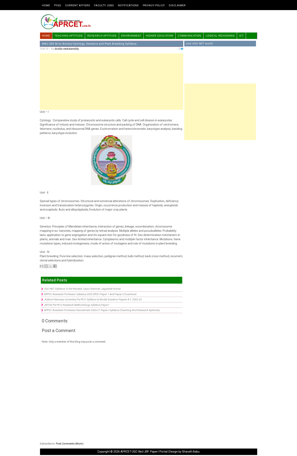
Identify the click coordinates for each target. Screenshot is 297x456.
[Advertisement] (111, 81)
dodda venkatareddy (67, 48)
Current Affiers (77, 5)
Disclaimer (177, 5)
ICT (241, 35)
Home (46, 5)
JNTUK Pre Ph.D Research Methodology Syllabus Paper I (76, 304)
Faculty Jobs (104, 5)
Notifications (128, 5)
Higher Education (159, 35)
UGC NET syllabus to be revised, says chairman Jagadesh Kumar (82, 288)
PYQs (57, 5)
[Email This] (42, 266)
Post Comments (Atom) (69, 443)
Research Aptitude (102, 35)
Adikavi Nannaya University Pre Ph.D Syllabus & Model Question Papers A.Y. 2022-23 (93, 299)
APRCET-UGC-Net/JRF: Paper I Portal (143, 451)
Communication (189, 35)
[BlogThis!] (46, 266)
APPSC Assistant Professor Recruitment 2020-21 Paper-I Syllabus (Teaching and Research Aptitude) (102, 310)
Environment (131, 35)
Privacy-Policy (154, 5)
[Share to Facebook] (55, 266)
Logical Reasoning (220, 35)
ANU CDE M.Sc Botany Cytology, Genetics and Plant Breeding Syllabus (89, 43)
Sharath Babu (191, 451)
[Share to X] (50, 266)
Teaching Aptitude (69, 35)
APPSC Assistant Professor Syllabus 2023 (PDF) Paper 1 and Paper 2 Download (90, 294)
